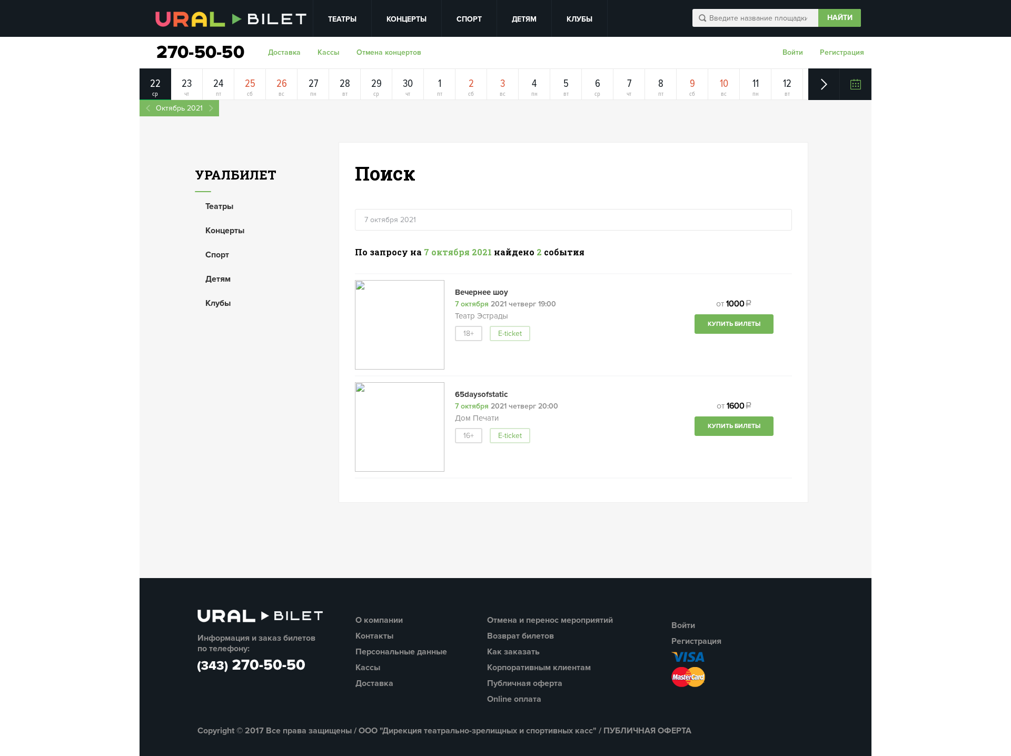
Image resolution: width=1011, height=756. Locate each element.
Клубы (579, 19)
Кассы (329, 52)
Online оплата (514, 699)
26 (281, 83)
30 (408, 83)
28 (345, 83)
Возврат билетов (520, 636)
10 (724, 83)
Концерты (406, 19)
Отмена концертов (388, 52)
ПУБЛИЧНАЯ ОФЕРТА (647, 730)
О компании (379, 620)
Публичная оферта (524, 683)
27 (313, 83)
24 (218, 83)
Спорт (469, 19)
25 (250, 83)
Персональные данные (401, 651)
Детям (524, 19)
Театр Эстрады (481, 316)
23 (187, 83)
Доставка (284, 52)
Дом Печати (477, 418)
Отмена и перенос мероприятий (550, 620)
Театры (342, 19)
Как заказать (513, 651)
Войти (792, 52)
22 (155, 83)
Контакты (374, 636)
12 (787, 83)
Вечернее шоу (481, 292)
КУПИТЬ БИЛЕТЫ (734, 324)
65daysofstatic (481, 394)
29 (376, 83)
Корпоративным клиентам (539, 667)
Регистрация (842, 52)
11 (755, 83)
